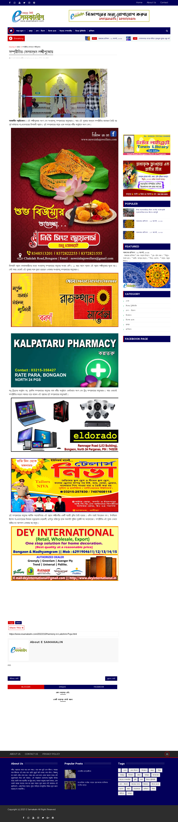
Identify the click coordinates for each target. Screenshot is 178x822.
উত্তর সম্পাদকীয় (66, 31)
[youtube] (19, 3)
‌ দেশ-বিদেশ (134, 770)
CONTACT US (31, 754)
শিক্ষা (153, 789)
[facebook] (10, 3)
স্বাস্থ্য (130, 793)
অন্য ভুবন (20, 31)
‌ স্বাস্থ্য (121, 775)
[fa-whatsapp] (15, 3)
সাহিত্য (121, 793)
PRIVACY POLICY (51, 754)
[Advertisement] (146, 64)
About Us (151, 2)
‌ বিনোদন (144, 770)
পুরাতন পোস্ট (111, 678)
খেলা (127, 301)
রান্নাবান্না (137, 789)
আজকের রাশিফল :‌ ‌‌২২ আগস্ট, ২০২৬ (84, 38)
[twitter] (24, 3)
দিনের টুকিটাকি (80, 31)
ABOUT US (15, 754)
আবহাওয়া (156, 775)
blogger (25, 687)
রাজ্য (31, 31)
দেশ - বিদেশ (40, 31)
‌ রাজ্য (109, 38)
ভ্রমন (121, 789)
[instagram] (29, 3)
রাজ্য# (18, 623)
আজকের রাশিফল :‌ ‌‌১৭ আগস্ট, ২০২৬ (149, 232)
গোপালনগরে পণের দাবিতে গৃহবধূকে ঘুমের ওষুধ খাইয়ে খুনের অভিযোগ (134, 38)
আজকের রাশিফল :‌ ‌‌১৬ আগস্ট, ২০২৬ (149, 221)
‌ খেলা (125, 770)
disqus (62, 687)
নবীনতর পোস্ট (14, 678)
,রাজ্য (47, 58)
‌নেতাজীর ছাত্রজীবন (84, 771)
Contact (164, 2)
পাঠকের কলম (135, 784)
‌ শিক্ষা (159, 770)
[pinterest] (34, 3)
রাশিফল (91, 31)
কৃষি (135, 779)
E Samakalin (32, 809)
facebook (99, 687)
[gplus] (48, 818)
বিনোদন (128, 315)
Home (139, 2)
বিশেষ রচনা (52, 31)
